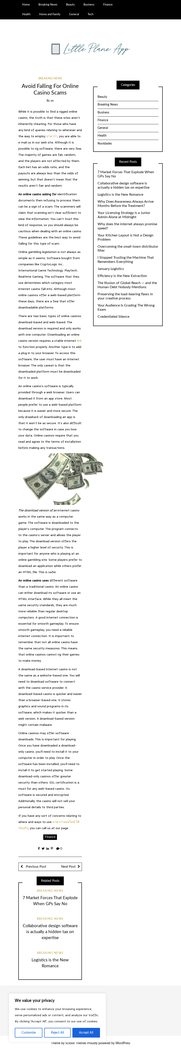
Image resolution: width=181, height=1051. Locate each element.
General (74, 14)
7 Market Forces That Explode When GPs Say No (126, 174)
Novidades (105, 143)
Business (88, 4)
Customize (29, 1032)
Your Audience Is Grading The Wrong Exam (126, 307)
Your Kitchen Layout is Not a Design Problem (125, 237)
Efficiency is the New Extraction (122, 276)
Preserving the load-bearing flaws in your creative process (125, 296)
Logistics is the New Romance (120, 194)
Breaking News (47, 4)
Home (26, 4)
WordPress (122, 1043)
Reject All (57, 1032)
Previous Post (35, 866)
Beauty (70, 4)
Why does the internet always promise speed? (127, 226)
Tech (90, 14)
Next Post (68, 866)
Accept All (86, 1032)
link (79, 340)
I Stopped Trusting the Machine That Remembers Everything (126, 260)
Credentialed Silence (113, 316)
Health (26, 14)
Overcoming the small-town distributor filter (128, 249)
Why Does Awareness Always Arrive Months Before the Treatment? (126, 204)
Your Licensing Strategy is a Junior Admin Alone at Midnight (124, 215)
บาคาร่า (51, 136)
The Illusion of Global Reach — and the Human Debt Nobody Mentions (127, 285)
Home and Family (49, 14)
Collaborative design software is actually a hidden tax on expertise (50, 932)
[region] (57, 1017)
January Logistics (111, 269)
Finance (108, 4)
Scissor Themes (75, 1043)
